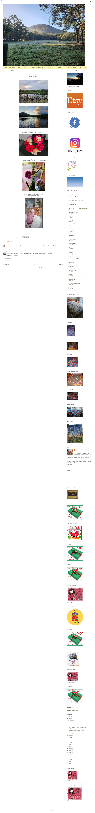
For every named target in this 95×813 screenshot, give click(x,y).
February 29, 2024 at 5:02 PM (12, 249)
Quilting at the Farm (73, 196)
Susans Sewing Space (74, 254)
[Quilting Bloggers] (72, 710)
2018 (70, 744)
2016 (70, 748)
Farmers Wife (26, 67)
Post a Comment (8, 258)
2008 (70, 763)
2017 (70, 746)
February (72, 725)
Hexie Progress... (61, 67)
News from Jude (72, 270)
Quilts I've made (82, 67)
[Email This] (22, 237)
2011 (70, 758)
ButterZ (70, 274)
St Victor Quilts (72, 239)
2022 (70, 737)
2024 (70, 718)
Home (5, 67)
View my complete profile (72, 466)
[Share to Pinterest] (28, 237)
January (71, 733)
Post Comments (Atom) (37, 267)
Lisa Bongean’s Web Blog (74, 258)
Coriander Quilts (72, 243)
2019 (70, 742)
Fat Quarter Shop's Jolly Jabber (76, 200)
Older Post (61, 264)
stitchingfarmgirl (72, 193)
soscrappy (71, 251)
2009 (70, 761)
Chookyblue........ (72, 266)
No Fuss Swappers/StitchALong (38, 67)
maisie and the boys (73, 212)
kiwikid (8, 244)
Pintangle (71, 216)
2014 (70, 752)
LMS (70, 247)
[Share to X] (25, 237)
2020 (70, 741)
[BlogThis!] (24, 237)
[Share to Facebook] (27, 237)
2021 (70, 739)
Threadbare (71, 235)
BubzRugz (71, 231)
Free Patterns (12, 67)
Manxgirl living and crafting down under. (78, 208)
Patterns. (19, 67)
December (72, 720)
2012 (70, 756)
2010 (70, 759)
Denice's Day (71, 262)
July (71, 724)
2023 (70, 735)
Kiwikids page (72, 227)
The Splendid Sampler (71, 67)
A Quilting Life (72, 223)
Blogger (53, 810)
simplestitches (78, 450)
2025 (70, 716)
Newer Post (6, 264)
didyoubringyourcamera (74, 283)
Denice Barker (9, 251)
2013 (70, 754)
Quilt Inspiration (72, 204)
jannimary (71, 287)
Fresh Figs (71, 220)
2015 (70, 750)
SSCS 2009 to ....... (51, 67)
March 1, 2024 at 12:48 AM (12, 255)
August (71, 722)
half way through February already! (76, 730)
